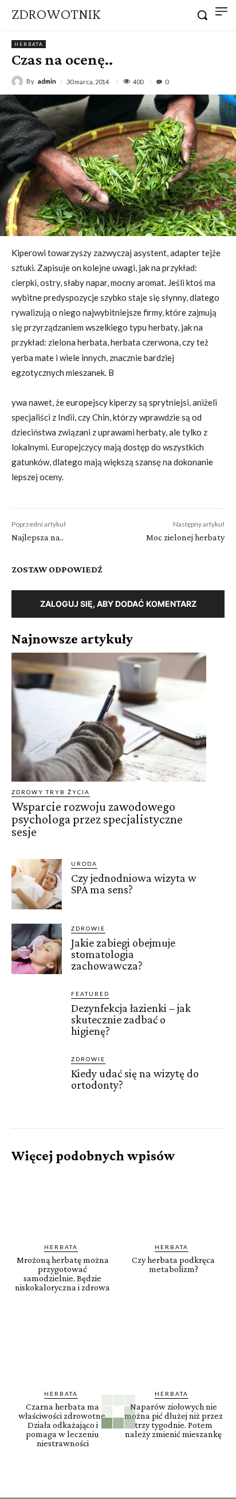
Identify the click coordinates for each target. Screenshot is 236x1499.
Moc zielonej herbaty (185, 537)
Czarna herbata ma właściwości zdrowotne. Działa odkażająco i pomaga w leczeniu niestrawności (62, 1425)
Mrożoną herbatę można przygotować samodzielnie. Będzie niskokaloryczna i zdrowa (62, 1273)
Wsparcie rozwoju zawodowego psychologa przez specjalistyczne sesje (97, 819)
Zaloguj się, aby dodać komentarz (118, 604)
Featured (90, 993)
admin (47, 81)
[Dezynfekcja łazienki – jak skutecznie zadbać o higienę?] (36, 1014)
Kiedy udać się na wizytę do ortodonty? (135, 1079)
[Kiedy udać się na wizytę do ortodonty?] (36, 1079)
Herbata (28, 44)
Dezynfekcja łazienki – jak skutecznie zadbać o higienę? (131, 1019)
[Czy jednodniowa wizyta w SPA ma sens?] (36, 884)
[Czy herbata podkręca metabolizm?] (174, 1203)
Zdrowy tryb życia (50, 791)
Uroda (84, 863)
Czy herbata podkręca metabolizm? (173, 1264)
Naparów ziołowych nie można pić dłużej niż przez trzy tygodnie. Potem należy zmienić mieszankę (173, 1420)
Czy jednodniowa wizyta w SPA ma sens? (133, 884)
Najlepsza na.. (37, 537)
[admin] (18, 81)
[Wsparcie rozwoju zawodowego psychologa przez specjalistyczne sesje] (108, 717)
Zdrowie (88, 928)
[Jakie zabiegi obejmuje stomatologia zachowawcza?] (36, 949)
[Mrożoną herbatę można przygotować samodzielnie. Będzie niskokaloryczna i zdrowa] (62, 1203)
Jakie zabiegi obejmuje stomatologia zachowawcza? (123, 954)
